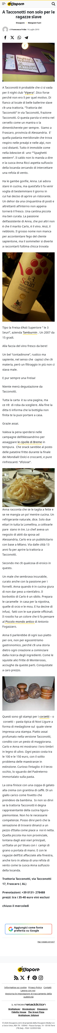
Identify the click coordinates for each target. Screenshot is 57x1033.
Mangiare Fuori (34, 23)
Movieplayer (28, 1009)
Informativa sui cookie (15, 987)
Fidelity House (19, 1012)
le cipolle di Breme (30, 442)
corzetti (44, 716)
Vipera (29, 93)
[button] (5, 37)
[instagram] (41, 977)
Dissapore (20, 23)
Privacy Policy (35, 987)
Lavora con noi (28, 990)
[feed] (16, 977)
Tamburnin (30, 332)
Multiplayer (14, 1009)
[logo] (15, 4)
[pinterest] (34, 977)
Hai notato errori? (46, 941)
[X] (22, 977)
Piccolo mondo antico (20, 622)
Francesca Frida (18, 29)
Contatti (47, 987)
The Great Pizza (36, 1012)
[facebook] (28, 977)
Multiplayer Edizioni (28, 1015)
